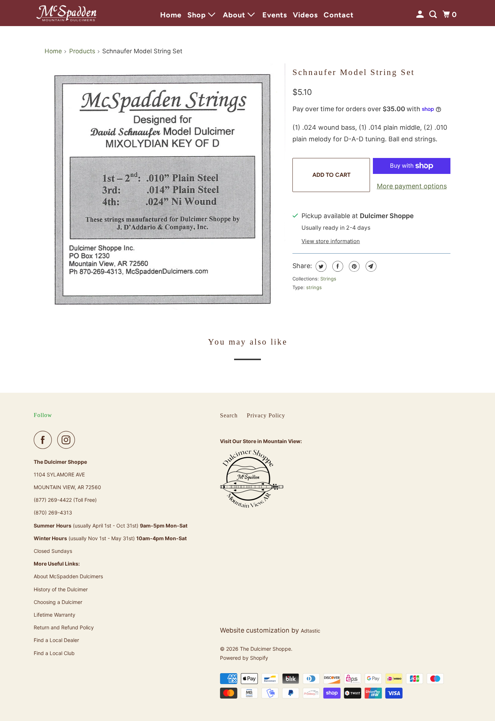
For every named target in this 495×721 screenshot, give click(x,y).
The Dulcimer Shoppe (265, 649)
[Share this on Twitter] (320, 266)
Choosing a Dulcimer (58, 602)
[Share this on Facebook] (336, 266)
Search (229, 415)
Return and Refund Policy (64, 627)
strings (314, 287)
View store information (330, 241)
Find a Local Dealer (56, 640)
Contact (339, 15)
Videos (305, 15)
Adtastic (310, 631)
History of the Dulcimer (61, 589)
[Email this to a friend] (370, 266)
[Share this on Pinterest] (353, 266)
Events (274, 15)
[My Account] (421, 14)
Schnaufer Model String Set (353, 72)
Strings (328, 279)
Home (171, 15)
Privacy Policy (266, 415)
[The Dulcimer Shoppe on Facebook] (44, 440)
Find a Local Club (54, 653)
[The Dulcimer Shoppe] (66, 13)
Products (82, 51)
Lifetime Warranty (54, 615)
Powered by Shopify (244, 658)
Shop (197, 15)
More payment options (412, 186)
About (235, 15)
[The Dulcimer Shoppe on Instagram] (68, 440)
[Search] (434, 14)
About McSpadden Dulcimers (68, 576)
